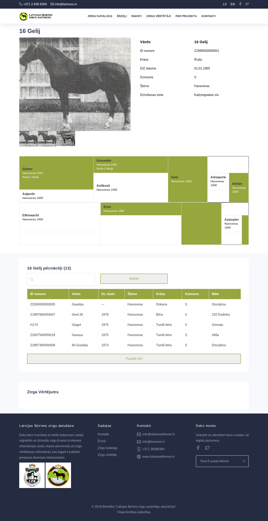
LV (225, 4)
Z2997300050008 (42, 345)
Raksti (136, 16)
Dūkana (161, 304)
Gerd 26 (77, 314)
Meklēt (134, 278)
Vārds (76, 294)
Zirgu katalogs (100, 16)
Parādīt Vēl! (134, 358)
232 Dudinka (221, 314)
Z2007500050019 (42, 335)
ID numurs (38, 294)
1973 (104, 345)
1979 (104, 314)
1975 (104, 324)
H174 (34, 324)
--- (102, 304)
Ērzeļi (122, 16)
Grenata (217, 324)
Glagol (76, 324)
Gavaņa (77, 335)
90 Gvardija (80, 345)
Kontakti (208, 16)
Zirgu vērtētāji (158, 16)
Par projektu (186, 16)
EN (233, 4)
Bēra (159, 314)
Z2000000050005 (42, 304)
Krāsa (160, 294)
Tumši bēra (164, 324)
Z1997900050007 (42, 314)
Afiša (215, 335)
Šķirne (132, 294)
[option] (75, 84)
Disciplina (219, 304)
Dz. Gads (108, 294)
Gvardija (78, 304)
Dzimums (192, 294)
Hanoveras (135, 304)
